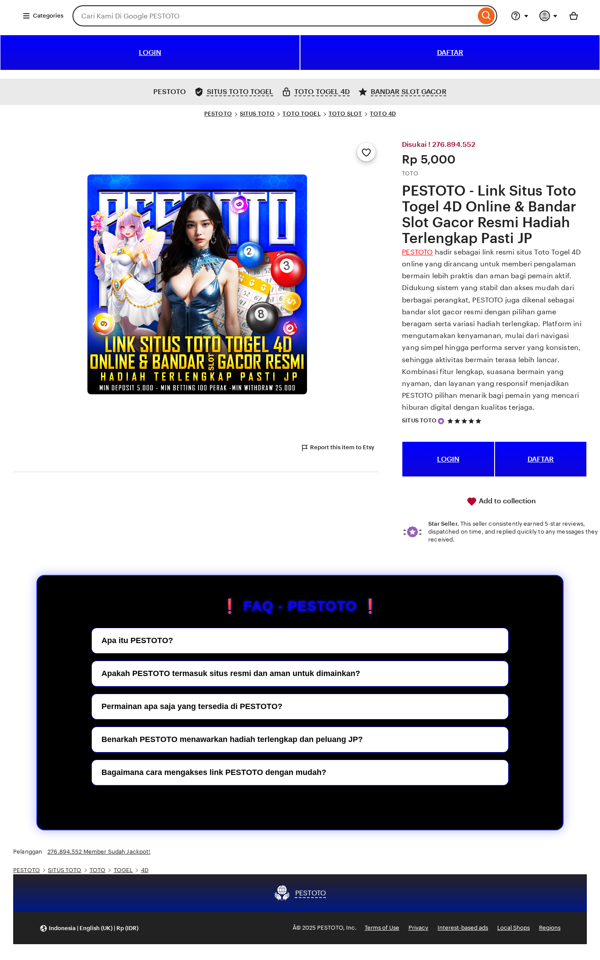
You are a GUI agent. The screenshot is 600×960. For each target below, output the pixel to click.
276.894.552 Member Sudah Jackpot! (98, 851)
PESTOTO (218, 113)
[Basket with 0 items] (573, 15)
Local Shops (513, 927)
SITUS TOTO (257, 113)
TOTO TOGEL (301, 113)
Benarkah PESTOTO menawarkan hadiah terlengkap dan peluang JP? (232, 739)
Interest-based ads (462, 927)
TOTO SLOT (345, 113)
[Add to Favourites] (366, 152)
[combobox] (274, 15)
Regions (549, 927)
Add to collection (506, 501)
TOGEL (123, 870)
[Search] (486, 15)
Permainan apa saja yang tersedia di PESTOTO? (191, 706)
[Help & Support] (519, 15)
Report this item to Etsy (342, 447)
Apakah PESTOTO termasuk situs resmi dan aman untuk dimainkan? (230, 673)
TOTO (98, 870)
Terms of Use (382, 927)
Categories (48, 15)
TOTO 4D (383, 113)
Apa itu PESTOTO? (137, 640)
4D (144, 870)
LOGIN (150, 52)
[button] (89, 928)
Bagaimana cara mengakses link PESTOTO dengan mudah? (213, 772)
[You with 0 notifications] (548, 15)
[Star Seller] (441, 421)
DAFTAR (450, 52)
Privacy (418, 927)
